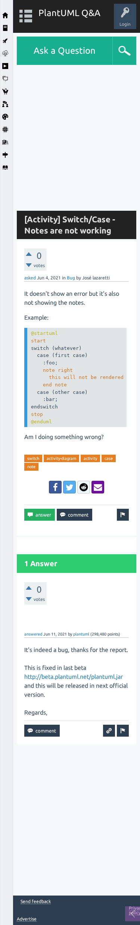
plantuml (81, 634)
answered (33, 634)
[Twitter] (69, 487)
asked (30, 277)
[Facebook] (55, 487)
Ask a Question (65, 51)
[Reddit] (83, 487)
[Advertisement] (70, 135)
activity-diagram (61, 458)
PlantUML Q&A (69, 13)
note (31, 466)
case (109, 458)
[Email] (97, 487)
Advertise (27, 918)
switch (33, 458)
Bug (71, 277)
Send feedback (36, 901)
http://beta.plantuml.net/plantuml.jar (73, 676)
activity (90, 458)
